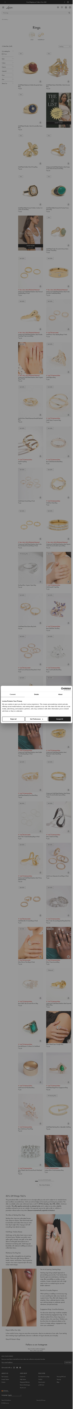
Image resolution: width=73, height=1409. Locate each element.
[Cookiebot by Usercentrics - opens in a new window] (62, 688)
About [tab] (60, 694)
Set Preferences (35, 719)
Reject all (13, 719)
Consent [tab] (12, 694)
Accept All (59, 719)
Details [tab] (36, 694)
